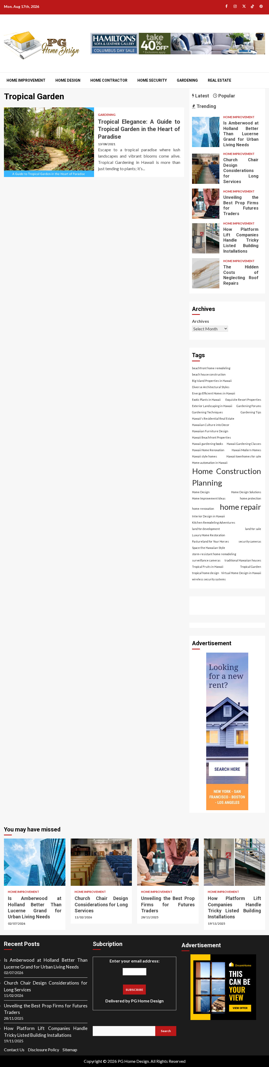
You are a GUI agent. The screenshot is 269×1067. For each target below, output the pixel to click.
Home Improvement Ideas (208, 498)
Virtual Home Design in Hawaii (241, 573)
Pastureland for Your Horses (210, 541)
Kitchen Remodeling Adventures (213, 522)
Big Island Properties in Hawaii (212, 380)
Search (166, 1031)
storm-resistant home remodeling (214, 554)
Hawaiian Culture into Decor (210, 424)
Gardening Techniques (207, 412)
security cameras (250, 541)
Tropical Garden (250, 566)
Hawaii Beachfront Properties (211, 437)
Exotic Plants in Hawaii (206, 399)
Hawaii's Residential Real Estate (213, 418)
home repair (240, 506)
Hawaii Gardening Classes (244, 443)
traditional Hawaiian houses (243, 560)
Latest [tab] (201, 95)
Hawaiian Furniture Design (210, 431)
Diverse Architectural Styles (210, 387)
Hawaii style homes (204, 456)
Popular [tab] (226, 95)
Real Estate (219, 80)
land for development (206, 528)
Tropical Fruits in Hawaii (207, 566)
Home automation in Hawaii (209, 462)
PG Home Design (147, 1000)
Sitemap (70, 1049)
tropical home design (205, 573)
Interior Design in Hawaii (208, 516)
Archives (200, 321)
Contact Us (14, 1049)
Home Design (67, 80)
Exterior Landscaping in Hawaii (212, 406)
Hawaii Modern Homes (246, 450)
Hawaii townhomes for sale (243, 456)
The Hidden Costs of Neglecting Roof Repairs (206, 273)
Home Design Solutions (246, 492)
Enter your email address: (134, 980)
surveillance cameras (206, 560)
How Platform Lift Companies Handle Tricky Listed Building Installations (206, 238)
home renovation (203, 508)
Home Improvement (26, 80)
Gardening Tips (251, 412)
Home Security (152, 80)
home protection (250, 498)
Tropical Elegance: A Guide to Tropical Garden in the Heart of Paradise (49, 142)
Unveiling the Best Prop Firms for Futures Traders (206, 204)
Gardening (187, 80)
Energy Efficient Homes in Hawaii (213, 393)
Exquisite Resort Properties (243, 399)
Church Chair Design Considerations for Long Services (206, 169)
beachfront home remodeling (211, 368)
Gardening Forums (248, 406)
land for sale (253, 528)
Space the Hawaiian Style (208, 547)
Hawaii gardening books (207, 443)
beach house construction (209, 374)
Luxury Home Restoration (208, 535)
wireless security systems (209, 579)
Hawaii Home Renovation (208, 450)
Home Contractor (108, 80)
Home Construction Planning (226, 476)
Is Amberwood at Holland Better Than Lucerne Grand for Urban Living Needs (206, 132)
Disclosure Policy (43, 1049)
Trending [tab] (205, 106)
